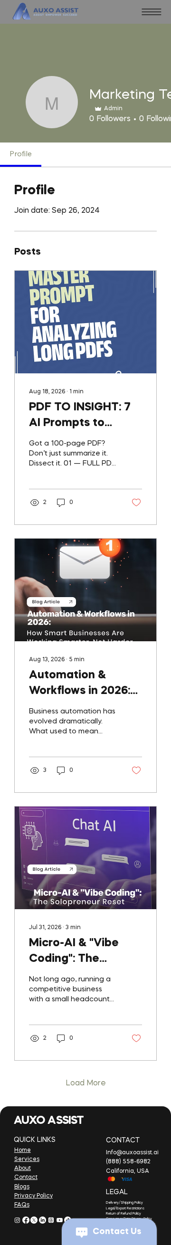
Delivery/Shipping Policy (124, 1203)
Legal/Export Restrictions (125, 1208)
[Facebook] (25, 1220)
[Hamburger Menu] (152, 12)
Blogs (21, 1187)
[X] (34, 1220)
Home (22, 1150)
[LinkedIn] (42, 1220)
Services (26, 1159)
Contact (26, 1177)
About (22, 1168)
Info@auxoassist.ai (132, 1153)
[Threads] (51, 1220)
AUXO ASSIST (48, 1120)
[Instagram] (17, 1220)
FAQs (21, 1205)
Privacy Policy (33, 1196)
